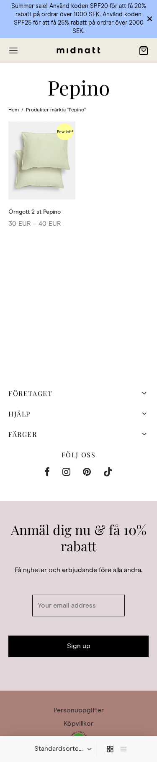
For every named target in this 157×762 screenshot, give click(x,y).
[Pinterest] (87, 473)
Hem (13, 110)
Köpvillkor (78, 723)
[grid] (110, 749)
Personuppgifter (79, 710)
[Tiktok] (108, 473)
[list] (123, 749)
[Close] (150, 18)
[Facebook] (47, 473)
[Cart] (144, 50)
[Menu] (13, 50)
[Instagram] (66, 473)
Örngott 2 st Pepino (34, 212)
